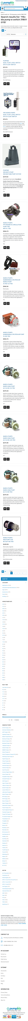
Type (5, 589)
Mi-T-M (4, 865)
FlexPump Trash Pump (8, 756)
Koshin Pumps (6, 787)
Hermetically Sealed (8, 888)
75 (3, 675)
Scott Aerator (6, 834)
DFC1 (21, 123)
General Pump (6, 765)
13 (3, 653)
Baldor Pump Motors (7, 736)
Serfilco (5, 836)
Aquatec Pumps (6, 734)
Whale (4, 861)
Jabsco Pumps (6, 785)
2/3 (3, 613)
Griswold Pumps (6, 778)
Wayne (4, 856)
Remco (4, 825)
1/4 (4, 604)
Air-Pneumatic (6, 873)
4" (3, 703)
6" (3, 707)
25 (3, 661)
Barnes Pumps (6, 741)
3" (4, 700)
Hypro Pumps (6, 783)
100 (3, 677)
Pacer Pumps (6, 807)
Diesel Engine (6, 877)
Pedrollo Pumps (6, 812)
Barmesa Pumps (7, 738)
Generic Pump (6, 767)
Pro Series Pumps (7, 816)
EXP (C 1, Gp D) (6, 884)
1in (4, 689)
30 (3, 664)
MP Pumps (6, 796)
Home (2, 12)
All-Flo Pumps (6, 727)
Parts (4, 594)
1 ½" (4, 694)
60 (3, 673)
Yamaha (4, 863)
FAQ (2, 978)
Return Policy (4, 997)
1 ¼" (4, 691)
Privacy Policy (4, 992)
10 (3, 648)
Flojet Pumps (6, 758)
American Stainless (7, 729)
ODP (4, 893)
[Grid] (5, 30)
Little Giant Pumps (7, 792)
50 (3, 670)
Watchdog (5, 854)
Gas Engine (6, 886)
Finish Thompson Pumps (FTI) (10, 754)
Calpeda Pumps (6, 745)
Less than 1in (6, 687)
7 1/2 (4, 641)
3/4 (4, 615)
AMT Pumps (6, 732)
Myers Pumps (6, 803)
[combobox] (14, 8)
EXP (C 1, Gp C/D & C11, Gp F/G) (10, 879)
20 (3, 659)
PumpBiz (5, 821)
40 (3, 666)
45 (3, 668)
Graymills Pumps (7, 776)
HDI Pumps (5, 781)
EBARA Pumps (6, 750)
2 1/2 (4, 624)
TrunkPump (5, 849)
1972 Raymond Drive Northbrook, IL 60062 (13, 937)
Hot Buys (5, 596)
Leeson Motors (6, 789)
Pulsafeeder (6, 818)
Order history (4, 959)
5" (3, 705)
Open (4, 895)
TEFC (5, 899)
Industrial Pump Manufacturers (10, 587)
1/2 (4, 610)
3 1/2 (4, 628)
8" (3, 709)
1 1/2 (4, 619)
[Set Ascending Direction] (25, 34)
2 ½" (4, 698)
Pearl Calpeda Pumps (7, 809)
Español (2, 981)
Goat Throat (5, 769)
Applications (6, 585)
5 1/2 (4, 635)
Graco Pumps (6, 774)
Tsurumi (5, 852)
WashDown (5, 904)
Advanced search (5, 961)
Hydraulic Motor (6, 890)
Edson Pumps (6, 752)
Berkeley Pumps (7, 743)
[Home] (7, 2)
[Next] (25, 573)
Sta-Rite (5, 838)
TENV (4, 902)
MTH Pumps (6, 798)
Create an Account (20, 0)
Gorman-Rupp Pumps (8, 772)
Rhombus (5, 827)
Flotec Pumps (6, 761)
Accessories (6, 592)
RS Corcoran (6, 832)
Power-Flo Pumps (7, 814)
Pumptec (5, 823)
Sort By (8, 34)
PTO (4, 897)
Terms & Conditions (5, 995)
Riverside (5, 829)
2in (4, 696)
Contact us (3, 954)
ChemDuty (5, 875)
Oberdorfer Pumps (7, 805)
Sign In (25, 0)
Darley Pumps (6, 747)
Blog (2, 983)
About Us (3, 1000)
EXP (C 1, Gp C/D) (7, 882)
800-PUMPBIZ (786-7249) (14, 1011)
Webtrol (5, 858)
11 (3, 650)
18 (3, 657)
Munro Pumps (6, 801)
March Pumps (6, 794)
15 (3, 655)
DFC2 (4, 126)
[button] (4, 83)
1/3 (4, 606)
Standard (5, 840)
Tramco (4, 847)
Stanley (4, 843)
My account (3, 956)
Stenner (4, 845)
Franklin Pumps (6, 763)
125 (3, 679)
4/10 (4, 608)
